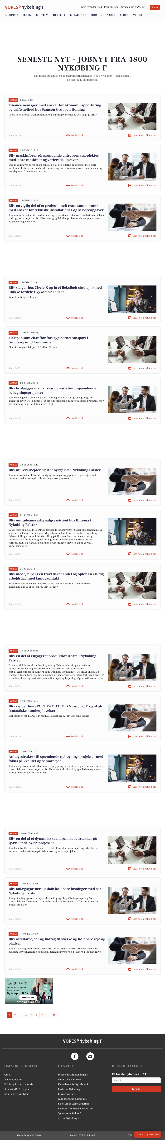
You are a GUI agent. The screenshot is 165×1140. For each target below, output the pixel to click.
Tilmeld (155, 7)
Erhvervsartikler (67, 1094)
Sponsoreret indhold (69, 1113)
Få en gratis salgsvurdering (73, 1103)
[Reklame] (29, 991)
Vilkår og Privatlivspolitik (18, 1084)
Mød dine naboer (103, 15)
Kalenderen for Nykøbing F (73, 1084)
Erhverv (42, 15)
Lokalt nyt (78, 15)
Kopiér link (77, 135)
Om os (8, 1074)
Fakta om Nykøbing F (70, 1089)
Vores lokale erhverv (69, 1079)
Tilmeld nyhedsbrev (147, 1134)
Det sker (59, 15)
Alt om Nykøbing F (68, 1118)
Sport (124, 15)
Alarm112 (11, 15)
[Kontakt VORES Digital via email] (90, 1056)
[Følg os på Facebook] (75, 1056)
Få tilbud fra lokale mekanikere (75, 1108)
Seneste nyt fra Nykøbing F (73, 1074)
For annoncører (13, 1079)
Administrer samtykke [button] (16, 1094)
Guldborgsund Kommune (72, 1098)
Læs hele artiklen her (144, 135)
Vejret (137, 15)
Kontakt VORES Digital (17, 1089)
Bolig (27, 15)
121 (55, 1015)
